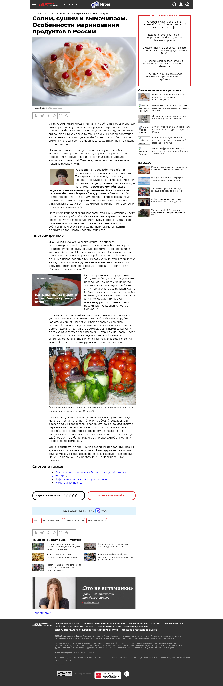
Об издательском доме (67, 623)
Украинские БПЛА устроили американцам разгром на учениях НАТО (168, 212)
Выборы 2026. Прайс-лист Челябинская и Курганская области (86, 630)
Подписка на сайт (138, 623)
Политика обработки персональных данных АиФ (122, 627)
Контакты (156, 623)
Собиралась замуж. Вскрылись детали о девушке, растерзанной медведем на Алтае (169, 140)
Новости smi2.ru (43, 613)
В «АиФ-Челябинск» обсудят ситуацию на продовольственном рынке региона (115, 557)
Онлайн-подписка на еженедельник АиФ (104, 623)
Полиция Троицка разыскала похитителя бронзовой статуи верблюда (164, 77)
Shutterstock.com (54, 108)
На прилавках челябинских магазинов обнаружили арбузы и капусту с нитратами (63, 546)
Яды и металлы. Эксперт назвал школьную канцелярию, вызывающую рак (168, 97)
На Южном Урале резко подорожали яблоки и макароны (63, 555)
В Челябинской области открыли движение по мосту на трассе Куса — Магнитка (164, 64)
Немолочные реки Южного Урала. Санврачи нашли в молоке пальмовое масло (64, 567)
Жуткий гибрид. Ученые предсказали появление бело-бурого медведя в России (171, 129)
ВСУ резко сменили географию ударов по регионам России (167, 179)
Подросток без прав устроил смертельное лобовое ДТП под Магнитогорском (164, 37)
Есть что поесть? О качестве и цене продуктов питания (113, 545)
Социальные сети (174, 623)
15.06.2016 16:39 (39, 13)
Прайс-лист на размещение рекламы (74, 627)
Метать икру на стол (69, 482)
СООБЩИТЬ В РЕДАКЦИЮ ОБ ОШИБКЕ (139, 630)
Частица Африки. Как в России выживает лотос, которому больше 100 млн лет (170, 151)
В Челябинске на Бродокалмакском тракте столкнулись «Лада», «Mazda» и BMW (164, 50)
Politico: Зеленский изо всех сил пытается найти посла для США (167, 200)
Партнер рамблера (83, 674)
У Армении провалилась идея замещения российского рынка (167, 189)
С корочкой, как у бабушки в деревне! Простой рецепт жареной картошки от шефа (164, 24)
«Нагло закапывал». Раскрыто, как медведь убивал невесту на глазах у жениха (170, 108)
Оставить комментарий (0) (111, 495)
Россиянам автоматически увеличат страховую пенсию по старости (169, 168)
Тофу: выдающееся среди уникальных (81, 479)
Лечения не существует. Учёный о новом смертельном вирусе (169, 117)
